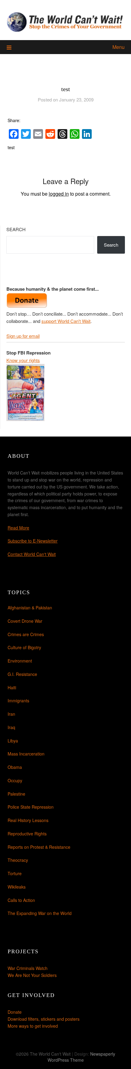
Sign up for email (23, 336)
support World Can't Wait (65, 321)
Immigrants (18, 700)
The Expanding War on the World (40, 913)
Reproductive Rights (27, 834)
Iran (11, 714)
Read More (18, 528)
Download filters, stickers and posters (44, 1019)
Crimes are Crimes (26, 634)
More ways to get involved (33, 1026)
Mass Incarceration (26, 754)
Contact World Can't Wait (32, 554)
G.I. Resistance (22, 674)
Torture (15, 873)
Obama (15, 767)
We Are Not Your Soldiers (32, 975)
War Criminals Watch (28, 968)
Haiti (12, 687)
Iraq (11, 727)
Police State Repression (31, 807)
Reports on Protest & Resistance (39, 847)
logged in (59, 193)
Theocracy (18, 860)
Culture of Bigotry (24, 647)
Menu (118, 46)
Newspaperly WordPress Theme (81, 1057)
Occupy (15, 780)
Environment (20, 661)
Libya (13, 741)
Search (16, 229)
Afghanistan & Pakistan (30, 608)
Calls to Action (21, 900)
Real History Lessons (28, 820)
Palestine (16, 794)
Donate (15, 1012)
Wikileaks (17, 887)
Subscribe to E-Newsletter (33, 541)
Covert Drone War (25, 621)
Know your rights (23, 360)
